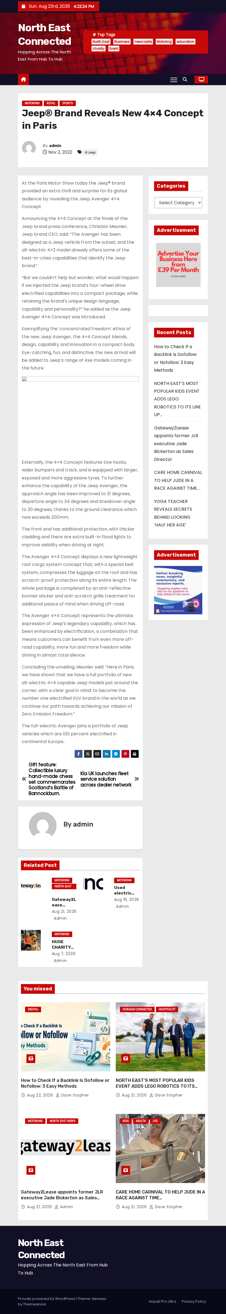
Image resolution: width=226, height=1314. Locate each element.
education (185, 41)
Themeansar (34, 1304)
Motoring (164, 41)
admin (55, 145)
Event (113, 48)
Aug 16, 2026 (126, 899)
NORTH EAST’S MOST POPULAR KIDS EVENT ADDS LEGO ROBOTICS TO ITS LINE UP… (177, 399)
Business (122, 41)
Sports (67, 103)
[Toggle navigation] (174, 79)
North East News (63, 886)
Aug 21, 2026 (64, 911)
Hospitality (167, 1009)
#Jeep (90, 152)
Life (155, 1121)
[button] (186, 79)
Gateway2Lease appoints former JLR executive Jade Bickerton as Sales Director (176, 444)
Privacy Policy (194, 1301)
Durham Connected (137, 1009)
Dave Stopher (74, 1095)
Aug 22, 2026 (40, 1095)
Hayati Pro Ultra (162, 1301)
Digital (33, 1009)
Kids (126, 1121)
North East (101, 41)
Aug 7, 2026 (64, 953)
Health (141, 1121)
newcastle (143, 41)
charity (98, 48)
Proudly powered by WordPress (47, 1298)
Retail (51, 103)
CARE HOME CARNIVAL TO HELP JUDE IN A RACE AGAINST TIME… (178, 480)
